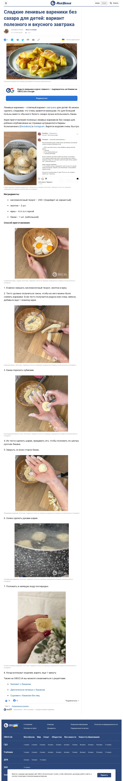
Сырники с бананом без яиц (25, 695)
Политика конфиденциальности (106, 724)
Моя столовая (31, 30)
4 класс (50, 745)
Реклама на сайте (30, 728)
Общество (57, 737)
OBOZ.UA (8, 737)
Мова (97, 3)
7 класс (74, 745)
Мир (39, 737)
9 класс (91, 745)
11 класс (108, 745)
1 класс (26, 745)
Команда (50, 724)
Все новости (70, 737)
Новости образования (89, 737)
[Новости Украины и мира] (8, 710)
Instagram (39, 126)
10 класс (99, 745)
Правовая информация (79, 724)
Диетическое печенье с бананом (27, 689)
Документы (51, 728)
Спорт (46, 737)
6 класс (66, 745)
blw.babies (25, 126)
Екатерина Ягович (17, 30)
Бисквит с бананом (20, 684)
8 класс (83, 745)
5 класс (58, 745)
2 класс (34, 745)
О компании (28, 724)
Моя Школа (18, 709)
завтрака (51, 107)
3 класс (42, 745)
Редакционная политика (20, 706)
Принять (104, 775)
